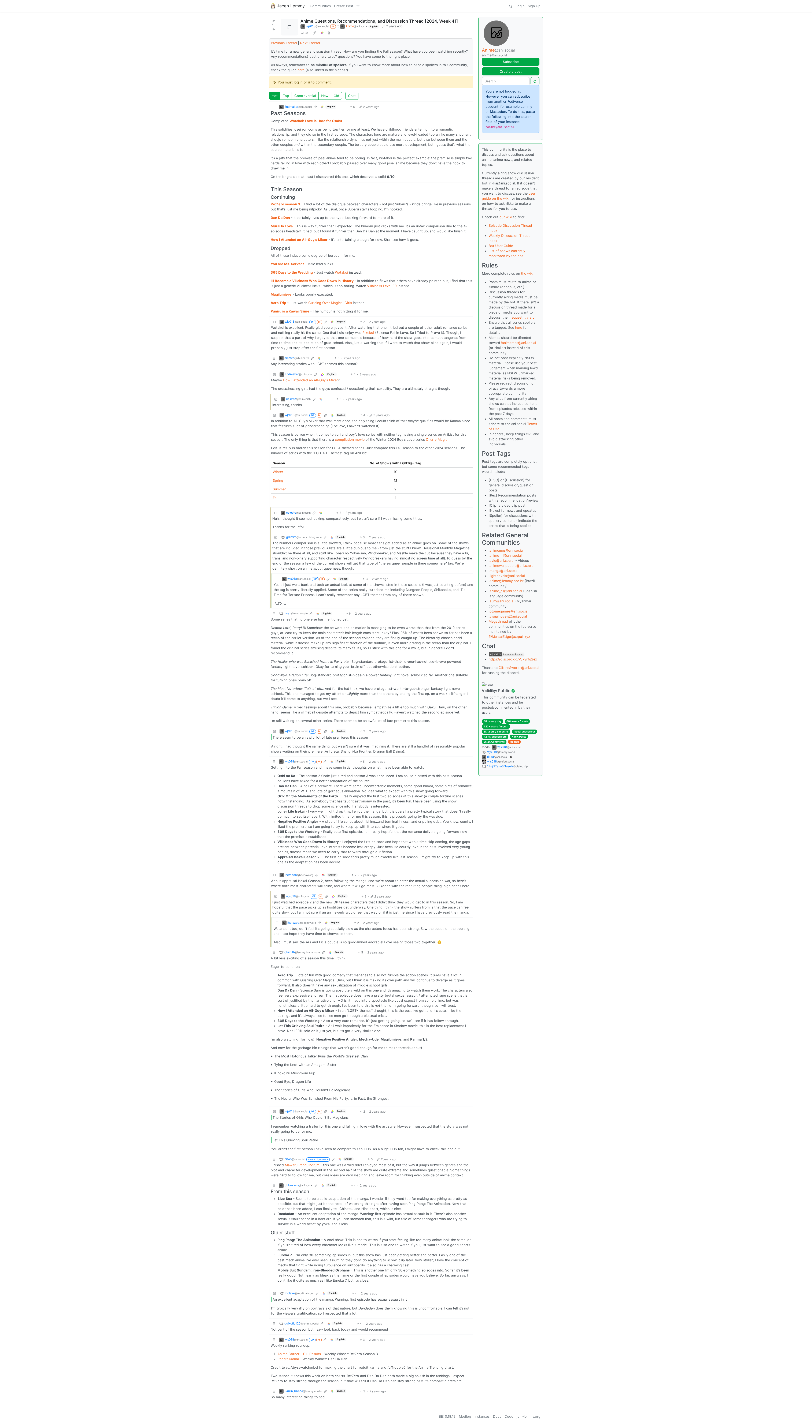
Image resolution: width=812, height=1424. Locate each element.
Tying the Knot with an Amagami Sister (305, 1065)
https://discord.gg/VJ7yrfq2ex (513, 659)
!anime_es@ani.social (505, 591)
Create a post (511, 71)
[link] (314, 33)
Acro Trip (278, 303)
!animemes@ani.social (518, 343)
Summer (279, 489)
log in (298, 82)
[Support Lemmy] (358, 6)
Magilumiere (281, 294)
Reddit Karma (288, 1359)
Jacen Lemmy (291, 5)
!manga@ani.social (503, 571)
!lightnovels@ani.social (507, 576)
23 (306, 33)
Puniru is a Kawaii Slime (290, 311)
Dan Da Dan (280, 218)
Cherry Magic (436, 439)
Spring (278, 480)
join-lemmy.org (528, 1416)
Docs (497, 1416)
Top (286, 96)
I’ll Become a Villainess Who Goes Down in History (312, 281)
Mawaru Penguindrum (302, 1165)
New (324, 96)
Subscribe (511, 62)
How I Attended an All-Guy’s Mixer (299, 239)
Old (336, 96)
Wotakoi (341, 272)
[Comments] (289, 27)
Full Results (312, 1354)
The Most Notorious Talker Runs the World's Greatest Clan (321, 1056)
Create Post (343, 6)
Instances (482, 1416)
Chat (352, 96)
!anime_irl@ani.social (505, 555)
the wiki (527, 273)
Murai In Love (282, 226)
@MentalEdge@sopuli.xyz (509, 636)
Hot (275, 96)
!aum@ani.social (501, 601)
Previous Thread (284, 43)
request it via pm (524, 317)
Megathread (498, 621)
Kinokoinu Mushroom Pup (294, 1073)
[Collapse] (274, 107)
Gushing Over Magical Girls (330, 303)
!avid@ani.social (501, 560)
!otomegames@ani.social (508, 611)
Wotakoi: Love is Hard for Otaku (315, 121)
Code (509, 1416)
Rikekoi (368, 332)
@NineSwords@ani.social (519, 668)
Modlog (514, 741)
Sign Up (534, 6)
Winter (278, 472)
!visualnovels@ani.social (508, 616)
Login (520, 6)
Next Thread (310, 43)
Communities (320, 6)
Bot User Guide (501, 246)
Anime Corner (288, 1354)
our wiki (505, 217)
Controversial (305, 96)
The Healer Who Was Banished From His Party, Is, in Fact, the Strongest (331, 1098)
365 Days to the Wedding (292, 272)
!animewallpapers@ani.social (511, 565)
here (301, 70)
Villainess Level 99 (382, 286)
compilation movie (350, 439)
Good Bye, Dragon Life (292, 1081)
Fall (275, 498)
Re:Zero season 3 (285, 204)
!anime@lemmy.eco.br (506, 581)
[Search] (510, 6)
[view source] (329, 32)
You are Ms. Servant (287, 264)
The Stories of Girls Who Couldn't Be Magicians (312, 1090)
